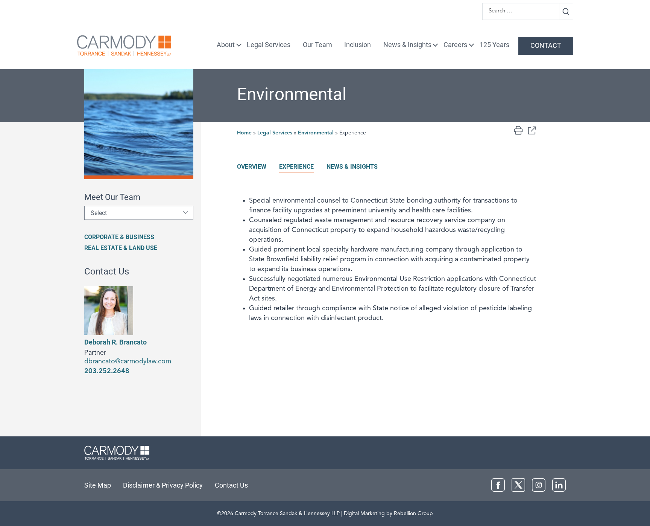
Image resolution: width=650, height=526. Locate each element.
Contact (545, 45)
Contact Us (231, 485)
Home (244, 133)
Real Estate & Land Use (120, 248)
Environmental (316, 133)
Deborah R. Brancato (115, 342)
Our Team (317, 45)
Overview (251, 166)
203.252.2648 (106, 371)
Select (99, 212)
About (226, 45)
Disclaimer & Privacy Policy (163, 485)
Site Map (97, 485)
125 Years (494, 45)
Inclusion (357, 45)
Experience (296, 166)
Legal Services (268, 45)
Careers (455, 45)
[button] (532, 130)
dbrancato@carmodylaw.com (127, 361)
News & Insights (407, 45)
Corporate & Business (119, 237)
